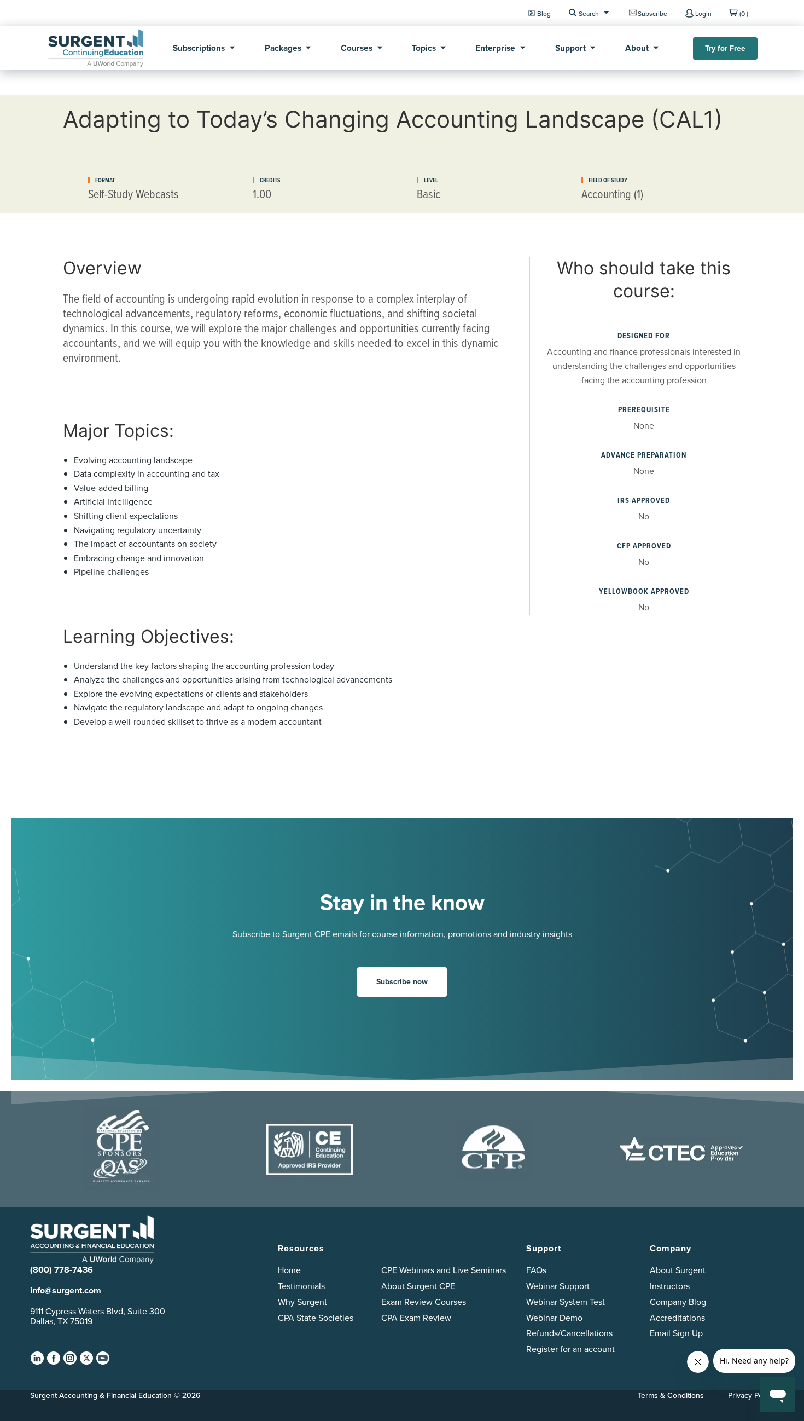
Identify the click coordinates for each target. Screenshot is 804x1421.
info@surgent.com (65, 1290)
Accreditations (677, 1318)
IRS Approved (643, 500)
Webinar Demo (554, 1318)
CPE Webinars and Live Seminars (443, 1270)
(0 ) (743, 13)
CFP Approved (644, 546)
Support (570, 48)
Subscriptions (199, 48)
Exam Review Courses (423, 1302)
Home (289, 1270)
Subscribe (652, 13)
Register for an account (570, 1349)
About (637, 48)
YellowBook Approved (644, 591)
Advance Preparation (643, 455)
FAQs (536, 1270)
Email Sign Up (676, 1333)
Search (589, 13)
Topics (424, 48)
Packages (283, 48)
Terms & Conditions (671, 1395)
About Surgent (678, 1270)
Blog (544, 13)
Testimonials (301, 1286)
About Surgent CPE (418, 1286)
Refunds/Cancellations (569, 1333)
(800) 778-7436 (61, 1269)
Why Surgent (302, 1302)
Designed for (643, 336)
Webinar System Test (565, 1302)
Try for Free (725, 48)
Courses (356, 48)
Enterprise (495, 48)
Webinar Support (558, 1286)
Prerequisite (644, 409)
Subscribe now (402, 981)
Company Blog (678, 1302)
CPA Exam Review (416, 1318)
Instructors (670, 1286)
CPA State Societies (315, 1318)
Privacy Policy (751, 1395)
